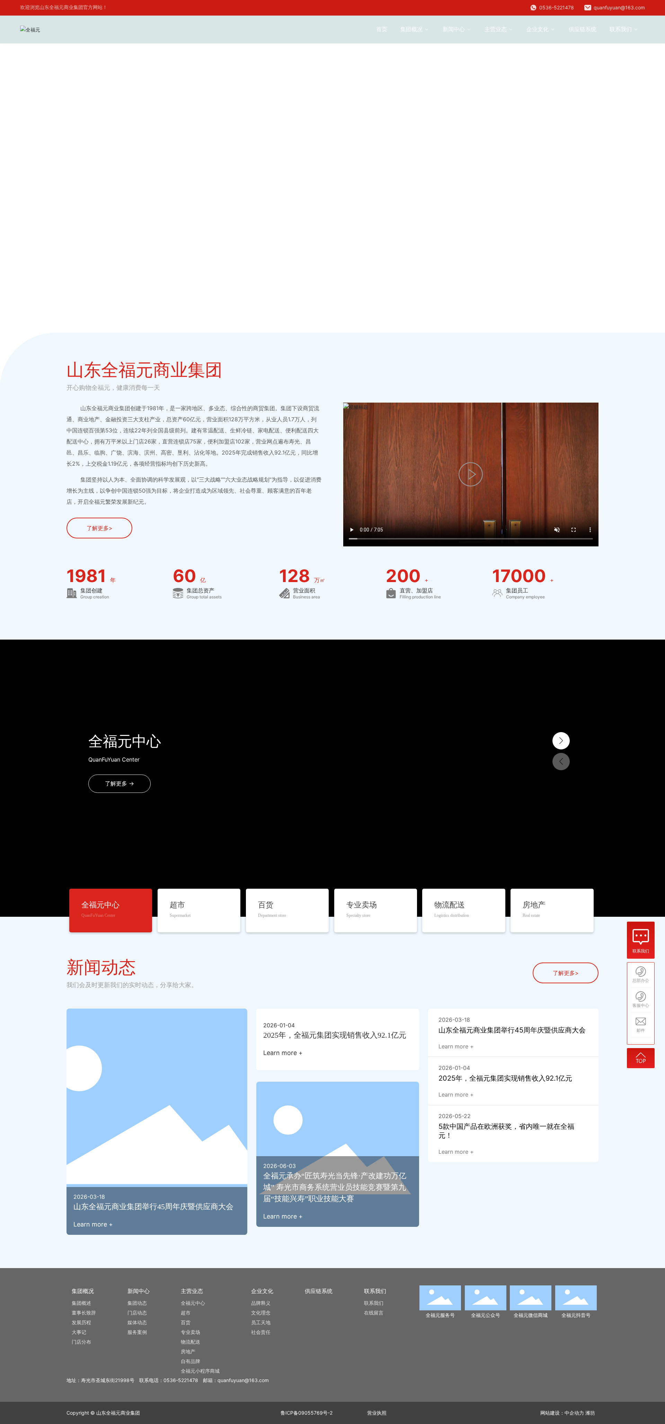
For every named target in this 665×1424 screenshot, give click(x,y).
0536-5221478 (556, 7)
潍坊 (590, 1413)
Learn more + (93, 1224)
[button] (64, 313)
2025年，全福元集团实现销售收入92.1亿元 (334, 1035)
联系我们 (640, 951)
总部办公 (640, 980)
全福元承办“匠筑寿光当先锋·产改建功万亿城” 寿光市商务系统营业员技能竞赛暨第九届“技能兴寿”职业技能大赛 (334, 1187)
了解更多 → (119, 783)
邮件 (641, 1030)
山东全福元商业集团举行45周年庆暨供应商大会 (153, 1206)
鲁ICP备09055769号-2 (306, 1413)
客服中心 (640, 1005)
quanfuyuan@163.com (618, 7)
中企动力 (574, 1413)
